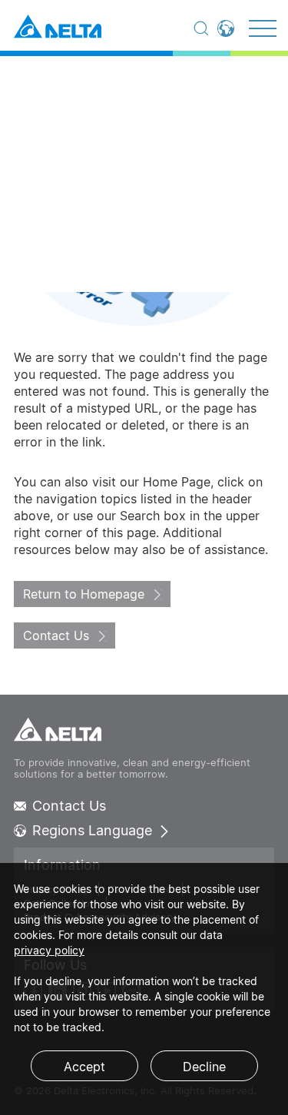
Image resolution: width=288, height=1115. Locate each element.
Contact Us (56, 635)
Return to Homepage (83, 594)
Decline (204, 1066)
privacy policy (49, 950)
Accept (84, 1066)
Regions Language (92, 830)
